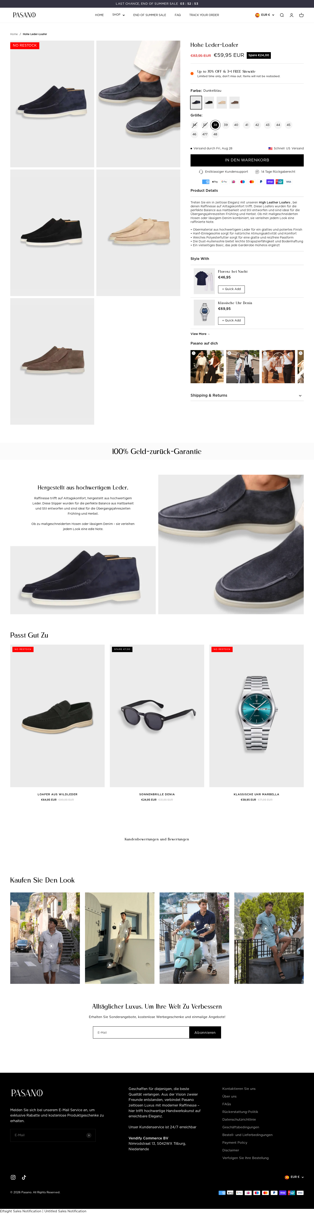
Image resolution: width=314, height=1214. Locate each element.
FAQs (226, 1104)
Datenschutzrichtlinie (239, 1119)
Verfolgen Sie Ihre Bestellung (245, 1158)
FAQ (178, 15)
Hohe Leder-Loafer (35, 34)
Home (99, 15)
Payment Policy (234, 1142)
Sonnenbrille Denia (157, 794)
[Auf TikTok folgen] (24, 1177)
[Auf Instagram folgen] (13, 1177)
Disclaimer (230, 1150)
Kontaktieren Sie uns (238, 1088)
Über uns (229, 1096)
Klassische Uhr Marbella (256, 794)
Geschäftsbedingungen (240, 1127)
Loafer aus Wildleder (58, 794)
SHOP (116, 14)
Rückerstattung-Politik (240, 1112)
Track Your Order (204, 15)
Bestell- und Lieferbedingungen (247, 1135)
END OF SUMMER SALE (149, 15)
